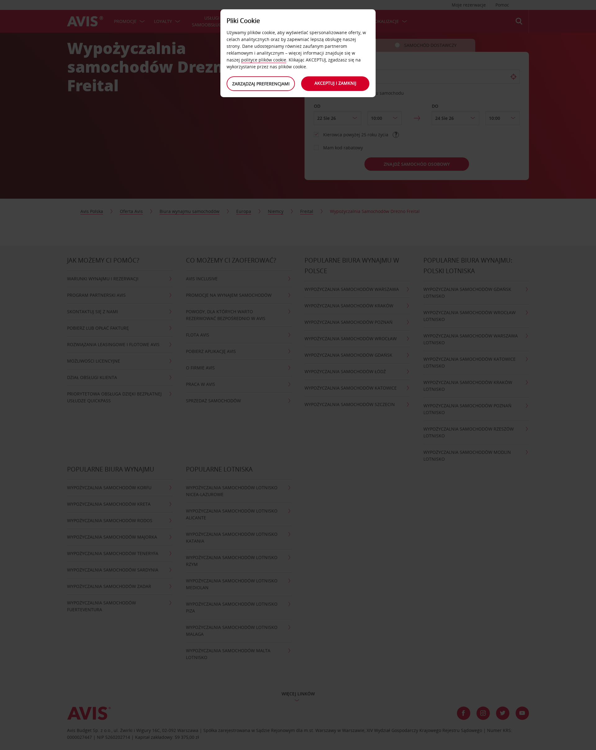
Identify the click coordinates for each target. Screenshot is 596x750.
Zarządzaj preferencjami (261, 84)
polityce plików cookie (263, 60)
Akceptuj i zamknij (335, 83)
